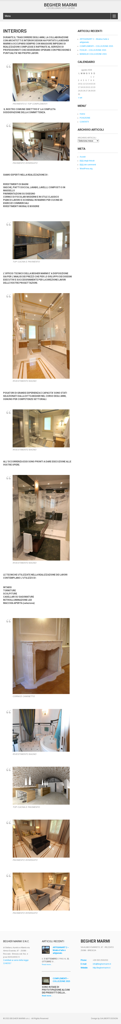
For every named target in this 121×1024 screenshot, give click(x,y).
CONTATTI (84, 122)
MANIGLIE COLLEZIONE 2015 (93, 54)
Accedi (83, 157)
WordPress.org (86, 169)
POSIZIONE (85, 118)
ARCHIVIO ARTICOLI (87, 138)
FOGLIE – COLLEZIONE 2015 (93, 50)
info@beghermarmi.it (102, 964)
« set (80, 98)
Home (82, 114)
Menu (8, 16)
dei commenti (88, 165)
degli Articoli (87, 161)
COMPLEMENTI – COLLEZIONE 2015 (96, 46)
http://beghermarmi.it (101, 968)
